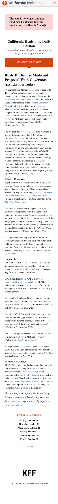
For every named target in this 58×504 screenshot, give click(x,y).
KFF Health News (32, 25)
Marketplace (17, 365)
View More (29, 447)
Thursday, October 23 (29, 424)
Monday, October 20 (29, 435)
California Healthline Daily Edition (29, 43)
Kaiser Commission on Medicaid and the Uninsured (30, 381)
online (25, 387)
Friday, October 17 (29, 439)
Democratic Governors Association (20, 281)
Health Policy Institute (29, 374)
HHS (41, 112)
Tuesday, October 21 (29, 431)
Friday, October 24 (29, 420)
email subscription (14, 405)
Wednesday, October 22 (29, 427)
